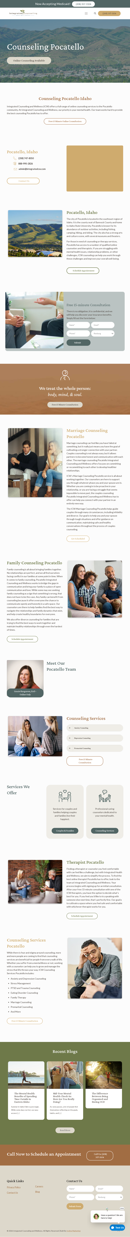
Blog (37, 1191)
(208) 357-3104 (83, 4)
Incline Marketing (73, 1231)
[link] (25, 678)
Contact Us (12, 1192)
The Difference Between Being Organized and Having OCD (100, 1097)
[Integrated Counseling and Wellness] (23, 13)
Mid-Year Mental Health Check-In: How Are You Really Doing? (63, 1097)
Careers (39, 1186)
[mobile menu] (86, 13)
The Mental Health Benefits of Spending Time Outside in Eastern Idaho (25, 1097)
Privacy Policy (14, 1187)
